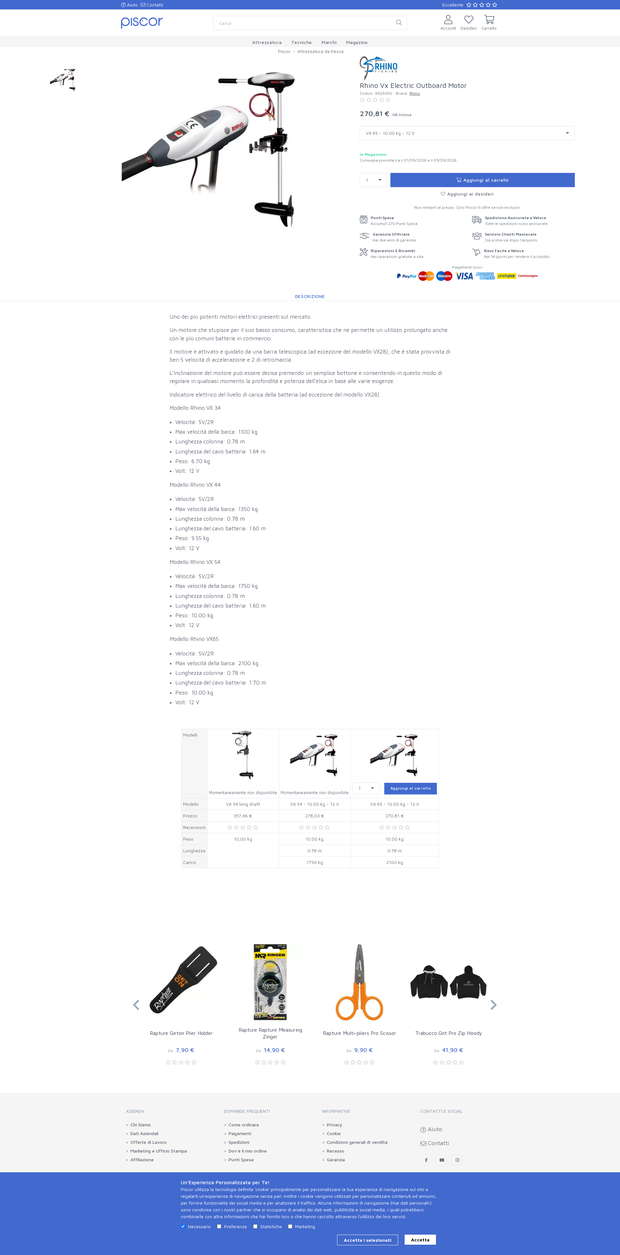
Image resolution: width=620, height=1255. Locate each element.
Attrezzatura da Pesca (320, 51)
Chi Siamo (140, 1124)
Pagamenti (240, 1133)
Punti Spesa (241, 1159)
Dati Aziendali (144, 1133)
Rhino (414, 93)
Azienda (135, 1111)
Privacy (334, 1124)
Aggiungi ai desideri (470, 194)
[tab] (163, 1113)
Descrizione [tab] (310, 296)
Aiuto (132, 4)
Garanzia (336, 1159)
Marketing (305, 1226)
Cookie (334, 1133)
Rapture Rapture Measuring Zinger (270, 1033)
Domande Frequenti (247, 1111)
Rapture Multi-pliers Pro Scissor (359, 1033)
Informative (336, 1111)
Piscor (284, 51)
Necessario (199, 1226)
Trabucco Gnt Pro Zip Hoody (448, 1033)
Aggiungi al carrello (485, 180)
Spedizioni (239, 1142)
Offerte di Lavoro (148, 1142)
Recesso (335, 1151)
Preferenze (235, 1226)
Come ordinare (244, 1124)
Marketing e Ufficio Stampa (158, 1151)
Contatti (154, 4)
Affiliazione (142, 1159)
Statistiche (271, 1226)
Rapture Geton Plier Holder (181, 1033)
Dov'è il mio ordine (248, 1151)
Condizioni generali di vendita (357, 1142)
